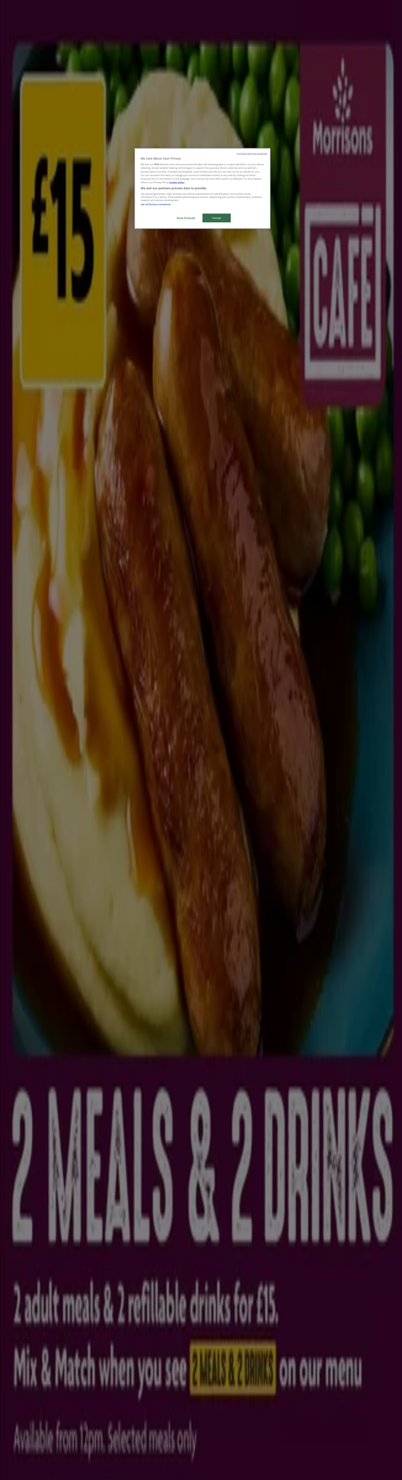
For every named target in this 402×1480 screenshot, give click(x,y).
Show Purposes (186, 217)
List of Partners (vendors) (155, 204)
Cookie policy (176, 182)
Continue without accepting (252, 153)
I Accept (216, 217)
